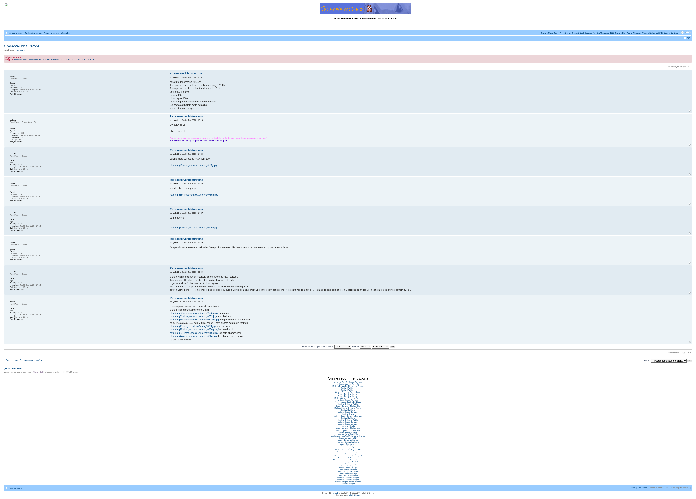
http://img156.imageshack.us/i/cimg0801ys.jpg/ (194, 319)
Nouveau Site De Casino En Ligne (348, 382)
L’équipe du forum (639, 488)
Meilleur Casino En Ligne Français (348, 416)
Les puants (21, 50)
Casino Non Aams (623, 33)
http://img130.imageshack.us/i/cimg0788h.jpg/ (194, 227)
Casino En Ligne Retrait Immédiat (348, 482)
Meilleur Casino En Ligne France (348, 398)
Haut (690, 111)
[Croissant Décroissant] (383, 346)
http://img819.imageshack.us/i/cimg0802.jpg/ (193, 316)
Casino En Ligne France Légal (348, 392)
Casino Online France (348, 470)
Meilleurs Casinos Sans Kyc (348, 384)
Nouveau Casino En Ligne (348, 442)
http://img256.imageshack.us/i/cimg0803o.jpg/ (194, 313)
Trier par (356, 346)
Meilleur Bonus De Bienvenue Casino (348, 386)
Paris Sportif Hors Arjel (348, 474)
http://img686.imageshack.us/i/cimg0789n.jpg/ (194, 194)
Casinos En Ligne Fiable (348, 448)
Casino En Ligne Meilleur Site (348, 406)
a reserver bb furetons (22, 46)
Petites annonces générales (57, 33)
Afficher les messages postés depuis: (317, 346)
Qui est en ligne (13, 368)
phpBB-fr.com (354, 495)
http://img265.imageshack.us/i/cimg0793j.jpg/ (194, 165)
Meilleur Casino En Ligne (348, 400)
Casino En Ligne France (348, 394)
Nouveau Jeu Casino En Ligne (348, 402)
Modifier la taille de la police (688, 32)
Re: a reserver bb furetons (186, 116)
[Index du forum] (22, 15)
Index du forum (16, 33)
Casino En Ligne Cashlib (348, 462)
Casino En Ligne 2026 (348, 438)
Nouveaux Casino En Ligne (348, 452)
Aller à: (646, 360)
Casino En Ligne (672, 33)
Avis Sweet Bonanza (348, 432)
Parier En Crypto (348, 426)
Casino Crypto (348, 414)
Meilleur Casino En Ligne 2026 (348, 450)
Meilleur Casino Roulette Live (348, 430)
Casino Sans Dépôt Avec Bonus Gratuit (560, 33)
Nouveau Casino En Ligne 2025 (648, 33)
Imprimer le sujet (682, 32)
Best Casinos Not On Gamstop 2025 (597, 33)
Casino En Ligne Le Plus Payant (348, 456)
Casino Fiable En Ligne (348, 458)
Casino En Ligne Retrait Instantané (348, 460)
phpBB (336, 493)
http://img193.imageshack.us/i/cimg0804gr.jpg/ (194, 329)
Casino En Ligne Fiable (348, 404)
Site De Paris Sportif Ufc (348, 434)
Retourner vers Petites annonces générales (25, 360)
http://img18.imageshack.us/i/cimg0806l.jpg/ (193, 326)
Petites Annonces (33, 33)
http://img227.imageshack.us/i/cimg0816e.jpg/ (194, 333)
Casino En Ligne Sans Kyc (348, 472)
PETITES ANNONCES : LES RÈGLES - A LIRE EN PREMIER (69, 60)
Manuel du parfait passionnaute (27, 60)
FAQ (689, 38)
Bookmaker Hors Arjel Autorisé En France (348, 436)
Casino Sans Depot (348, 444)
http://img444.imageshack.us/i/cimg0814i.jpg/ (194, 336)
